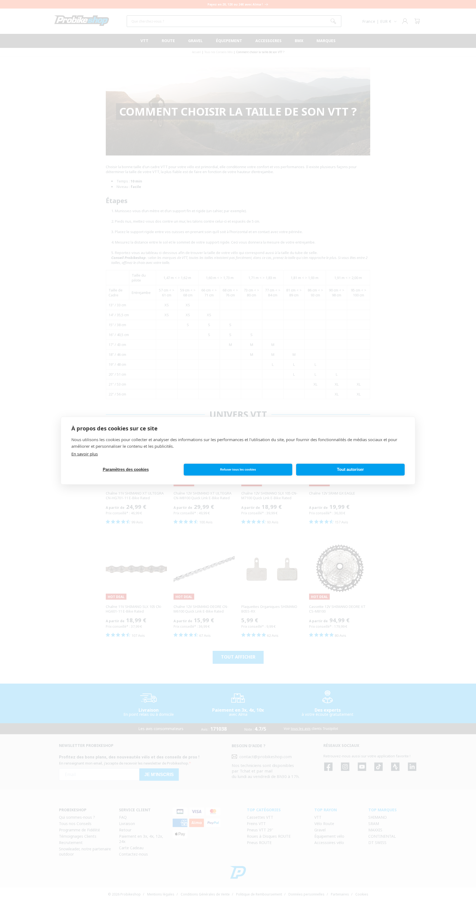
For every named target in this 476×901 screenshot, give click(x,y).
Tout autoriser (350, 469)
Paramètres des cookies (126, 469)
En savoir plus (84, 454)
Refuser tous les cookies (238, 469)
